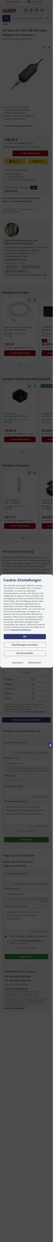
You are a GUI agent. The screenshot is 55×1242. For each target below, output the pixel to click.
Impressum (17, 662)
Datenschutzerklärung (21, 630)
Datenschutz (34, 662)
